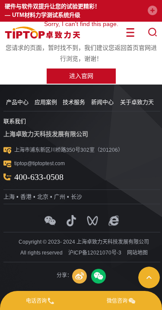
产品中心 (17, 102)
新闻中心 (102, 102)
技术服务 (74, 102)
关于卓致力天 (137, 102)
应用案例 (46, 102)
